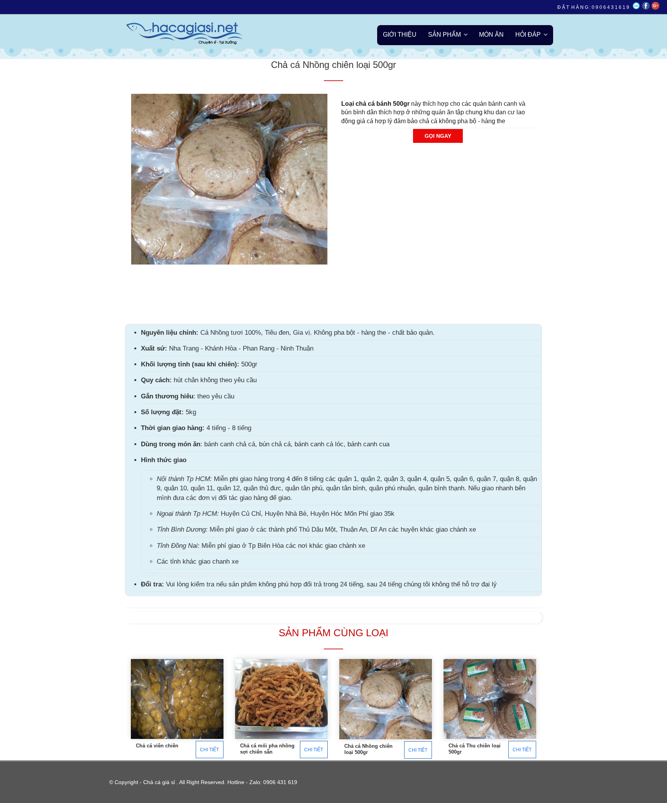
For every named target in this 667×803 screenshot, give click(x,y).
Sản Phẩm (444, 34)
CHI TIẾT (209, 749)
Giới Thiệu (399, 34)
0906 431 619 (280, 782)
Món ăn (491, 34)
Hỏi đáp (528, 34)
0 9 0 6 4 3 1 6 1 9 (610, 7)
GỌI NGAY (438, 136)
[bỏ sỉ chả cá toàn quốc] (190, 31)
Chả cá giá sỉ (159, 782)
